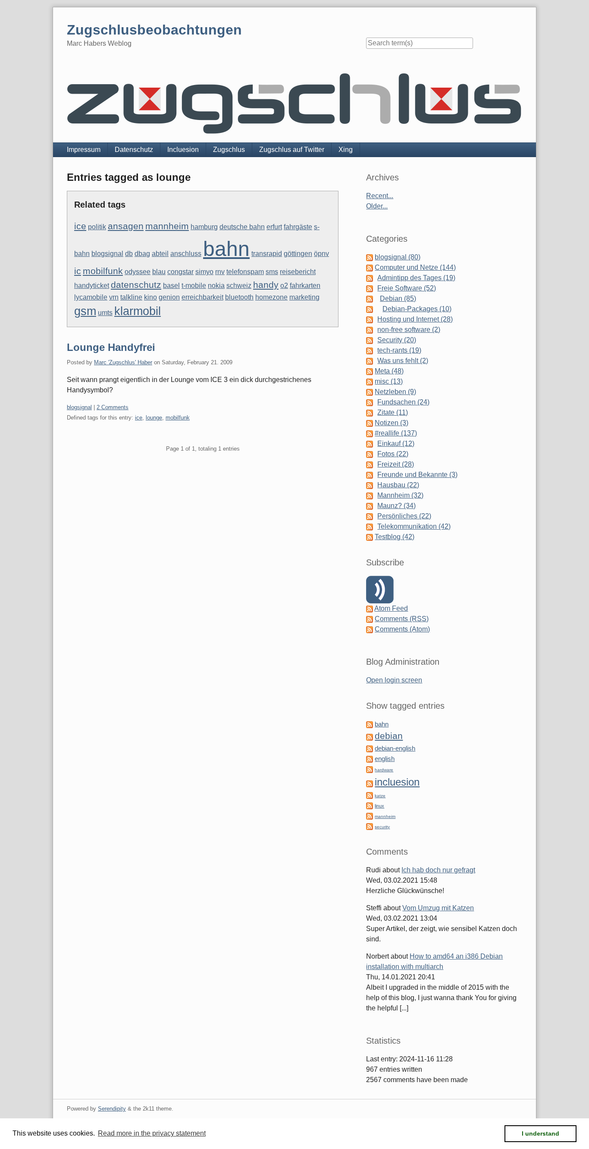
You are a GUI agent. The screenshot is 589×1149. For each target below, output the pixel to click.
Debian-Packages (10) (416, 309)
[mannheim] (369, 815)
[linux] (369, 805)
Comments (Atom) (402, 629)
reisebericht (298, 271)
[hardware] (369, 769)
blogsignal (107, 253)
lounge (154, 417)
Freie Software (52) (406, 288)
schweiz (238, 285)
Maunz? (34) (396, 505)
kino (150, 297)
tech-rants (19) (399, 350)
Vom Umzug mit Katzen (438, 908)
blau (159, 271)
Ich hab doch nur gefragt (438, 870)
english (385, 758)
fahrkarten (305, 285)
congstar (180, 271)
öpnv (321, 253)
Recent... (379, 195)
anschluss (185, 253)
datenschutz (136, 285)
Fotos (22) (392, 454)
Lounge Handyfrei (111, 347)
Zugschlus (229, 149)
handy (266, 285)
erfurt (274, 226)
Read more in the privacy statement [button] (152, 1133)
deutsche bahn (242, 226)
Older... (377, 206)
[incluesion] (369, 783)
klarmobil (137, 311)
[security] (369, 826)
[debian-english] (369, 748)
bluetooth (239, 297)
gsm (85, 311)
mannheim (167, 226)
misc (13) (389, 381)
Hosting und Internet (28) (415, 319)
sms (272, 271)
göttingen (298, 253)
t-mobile (194, 285)
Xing (345, 149)
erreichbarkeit (202, 297)
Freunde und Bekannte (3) (417, 474)
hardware (384, 769)
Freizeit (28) (395, 464)
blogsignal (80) (397, 257)
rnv (220, 271)
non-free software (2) (408, 329)
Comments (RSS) (402, 618)
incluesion (397, 782)
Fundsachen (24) (403, 402)
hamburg (204, 226)
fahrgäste (298, 226)
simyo (204, 271)
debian (389, 736)
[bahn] (369, 724)
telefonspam (245, 271)
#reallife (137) (396, 433)
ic (77, 271)
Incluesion (183, 149)
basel (171, 285)
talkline (131, 297)
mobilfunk (103, 271)
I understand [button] (540, 1133)
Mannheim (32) (400, 495)
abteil (160, 253)
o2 (284, 285)
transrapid (266, 253)
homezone (271, 297)
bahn (226, 248)
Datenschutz (134, 149)
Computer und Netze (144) (415, 267)
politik (97, 226)
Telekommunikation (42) (414, 526)
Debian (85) (398, 298)
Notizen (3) (391, 422)
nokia (216, 285)
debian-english (395, 748)
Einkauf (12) (395, 443)
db (129, 253)
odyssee (137, 271)
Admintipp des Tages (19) (416, 277)
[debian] (369, 736)
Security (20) (396, 340)
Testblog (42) (394, 536)
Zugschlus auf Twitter (291, 149)
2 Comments (112, 407)
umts (105, 312)
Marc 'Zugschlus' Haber (123, 362)
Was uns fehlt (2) (402, 360)
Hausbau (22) (398, 485)
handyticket (91, 285)
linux (379, 805)
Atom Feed (391, 608)
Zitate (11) (392, 412)
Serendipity (112, 1108)
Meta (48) (389, 371)
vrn (114, 297)
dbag (142, 253)
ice (80, 226)
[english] (369, 758)
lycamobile (90, 297)
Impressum (83, 149)
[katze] (369, 795)
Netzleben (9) (395, 391)
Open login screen (394, 680)
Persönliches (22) (404, 516)
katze (380, 795)
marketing (304, 297)
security (382, 826)
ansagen (126, 226)
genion (169, 297)
